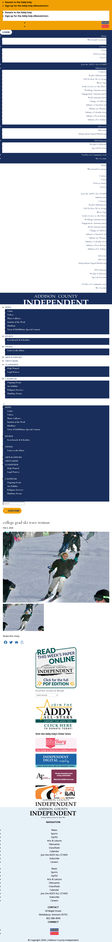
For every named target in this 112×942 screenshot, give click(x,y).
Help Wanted (13, 368)
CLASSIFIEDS (11, 364)
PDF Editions (100, 140)
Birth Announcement (97, 97)
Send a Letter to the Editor (94, 86)
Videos (10, 314)
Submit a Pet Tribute (97, 119)
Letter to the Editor (15, 350)
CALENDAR (11, 378)
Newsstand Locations (97, 39)
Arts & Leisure (54, 840)
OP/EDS (9, 346)
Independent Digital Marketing (92, 133)
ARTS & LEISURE (13, 357)
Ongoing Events (14, 382)
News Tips (101, 82)
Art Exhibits (12, 386)
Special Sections (99, 148)
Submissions (100, 68)
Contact (102, 46)
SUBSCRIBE (13, 510)
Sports (54, 833)
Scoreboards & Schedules (18, 340)
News (54, 830)
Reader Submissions (97, 75)
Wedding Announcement (95, 90)
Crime (10, 311)
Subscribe (54, 858)
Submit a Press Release (96, 116)
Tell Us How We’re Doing (94, 79)
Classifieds (54, 847)
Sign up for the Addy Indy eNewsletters (26, 5)
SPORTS (9, 336)
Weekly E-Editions (98, 144)
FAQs (103, 50)
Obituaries (54, 844)
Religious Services (15, 389)
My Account (101, 158)
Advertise (102, 126)
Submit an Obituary (97, 108)
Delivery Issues (99, 54)
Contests (102, 71)
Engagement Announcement (94, 93)
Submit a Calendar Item (96, 112)
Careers (103, 57)
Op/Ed (54, 837)
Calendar (54, 851)
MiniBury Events (14, 393)
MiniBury (11, 325)
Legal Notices (13, 372)
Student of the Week (16, 322)
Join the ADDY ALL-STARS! (93, 64)
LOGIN (6, 32)
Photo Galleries (14, 318)
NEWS (8, 307)
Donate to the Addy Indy (18, 2)
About (103, 36)
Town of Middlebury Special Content (23, 329)
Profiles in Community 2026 (94, 154)
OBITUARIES (11, 361)
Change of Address (98, 101)
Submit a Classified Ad (96, 105)
